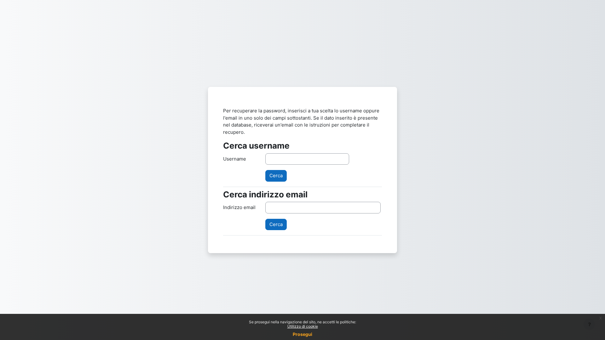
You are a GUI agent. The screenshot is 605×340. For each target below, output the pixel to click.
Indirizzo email (239, 207)
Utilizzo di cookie (302, 326)
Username (234, 159)
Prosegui (302, 334)
